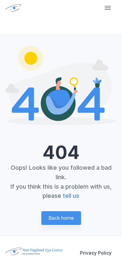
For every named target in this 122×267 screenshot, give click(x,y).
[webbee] (11, 8)
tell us (71, 195)
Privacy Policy (96, 253)
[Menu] (107, 7)
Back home (61, 218)
